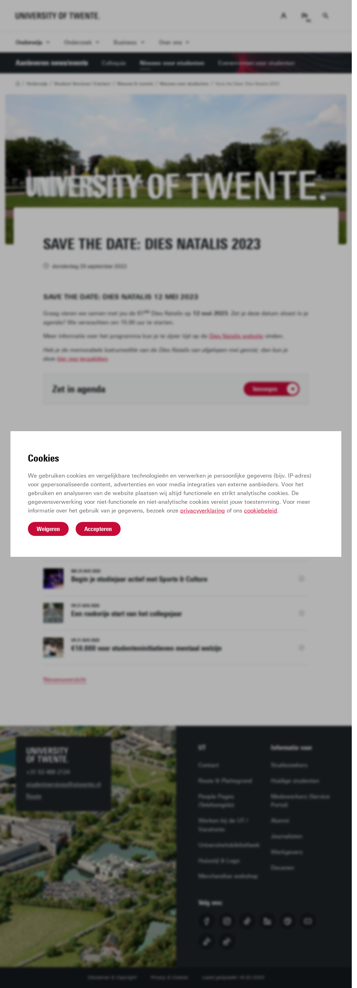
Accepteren (98, 528)
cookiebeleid (260, 510)
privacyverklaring (202, 510)
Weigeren (48, 528)
